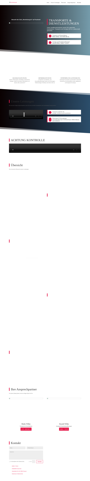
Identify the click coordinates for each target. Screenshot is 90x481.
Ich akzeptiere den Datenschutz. (17, 461)
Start (48, 2)
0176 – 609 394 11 (26, 429)
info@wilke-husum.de (16, 468)
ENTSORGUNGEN (73, 177)
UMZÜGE (54, 177)
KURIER (35, 177)
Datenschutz (20, 473)
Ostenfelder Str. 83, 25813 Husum (19, 471)
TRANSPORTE (17, 177)
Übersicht (63, 2)
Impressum (14, 473)
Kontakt (79, 2)
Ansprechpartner (71, 2)
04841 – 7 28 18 (64, 429)
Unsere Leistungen (55, 2)
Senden (40, 461)
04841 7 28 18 (15, 466)
